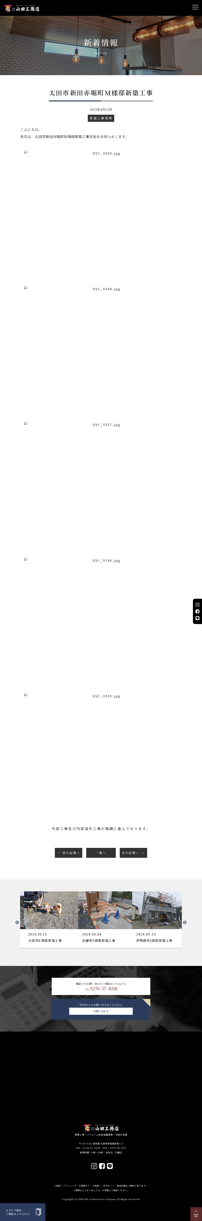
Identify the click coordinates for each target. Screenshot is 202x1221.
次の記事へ (130, 853)
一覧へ (101, 853)
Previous (17, 923)
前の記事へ (71, 853)
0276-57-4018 (101, 988)
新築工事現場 (101, 118)
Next (185, 923)
